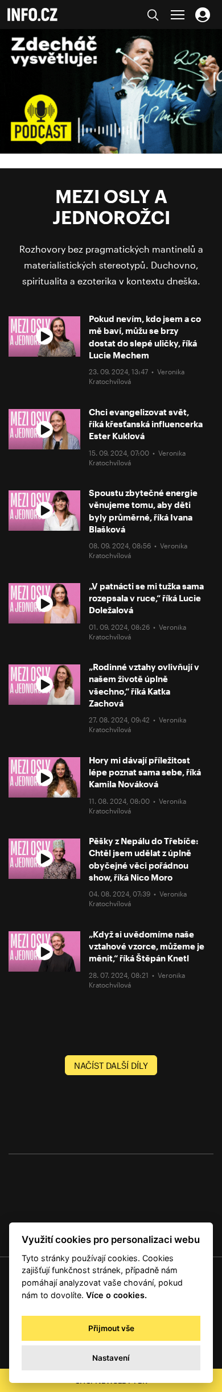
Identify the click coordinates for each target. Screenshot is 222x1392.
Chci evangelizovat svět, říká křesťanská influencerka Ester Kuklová (146, 424)
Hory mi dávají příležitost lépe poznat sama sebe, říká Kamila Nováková (145, 772)
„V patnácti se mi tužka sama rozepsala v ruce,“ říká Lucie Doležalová (146, 598)
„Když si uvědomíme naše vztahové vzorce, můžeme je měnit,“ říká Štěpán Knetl (146, 946)
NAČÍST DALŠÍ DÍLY (111, 1065)
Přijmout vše (111, 1328)
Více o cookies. (116, 1295)
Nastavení (111, 1357)
